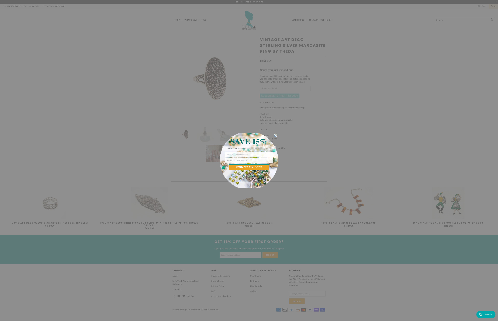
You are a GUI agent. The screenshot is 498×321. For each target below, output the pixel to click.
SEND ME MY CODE (249, 167)
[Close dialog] (276, 135)
